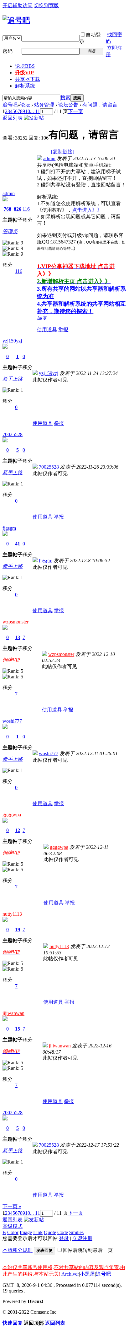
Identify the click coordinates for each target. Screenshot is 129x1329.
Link (38, 1232)
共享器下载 (27, 79)
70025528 (13, 434)
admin (9, 193)
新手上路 (13, 378)
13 (17, 637)
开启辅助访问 (18, 5)
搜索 (65, 97)
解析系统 (25, 85)
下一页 (75, 111)
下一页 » (12, 1206)
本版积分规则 (18, 1250)
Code (62, 1232)
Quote (50, 1232)
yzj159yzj (12, 340)
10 (27, 111)
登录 (64, 1238)
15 (17, 1028)
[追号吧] (16, 20)
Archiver (70, 1274)
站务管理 (44, 104)
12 (17, 830)
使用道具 (47, 329)
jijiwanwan (13, 1013)
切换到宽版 (46, 5)
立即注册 (82, 1238)
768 (7, 209)
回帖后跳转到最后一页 (88, 1250)
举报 (63, 329)
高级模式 (13, 1226)
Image (26, 1232)
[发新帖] (34, 118)
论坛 (25, 66)
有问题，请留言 (99, 104)
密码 (8, 51)
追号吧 (10, 104)
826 (17, 209)
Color (12, 1232)
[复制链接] (62, 151)
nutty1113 (12, 914)
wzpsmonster (15, 621)
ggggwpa (12, 814)
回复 (42, 318)
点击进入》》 (87, 210)
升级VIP (24, 72)
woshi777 (12, 721)
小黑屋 (87, 1274)
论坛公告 (68, 104)
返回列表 (13, 118)
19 (17, 929)
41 (17, 543)
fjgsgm (9, 528)
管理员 (10, 231)
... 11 (35, 111)
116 (26, 209)
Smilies (76, 1232)
